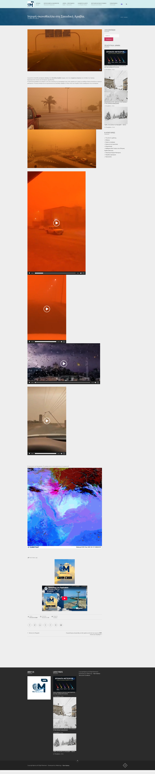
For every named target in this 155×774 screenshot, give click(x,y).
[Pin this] (56, 625)
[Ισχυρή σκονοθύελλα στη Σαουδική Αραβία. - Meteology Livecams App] (30, 4)
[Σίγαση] (81, 273)
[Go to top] (77, 760)
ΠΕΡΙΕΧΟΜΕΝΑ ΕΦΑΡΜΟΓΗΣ (51, 3)
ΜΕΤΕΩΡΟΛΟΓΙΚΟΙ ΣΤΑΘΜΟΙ (98, 3)
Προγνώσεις (109, 156)
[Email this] (61, 625)
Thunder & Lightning (111, 138)
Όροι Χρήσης (96, 673)
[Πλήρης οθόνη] (83, 273)
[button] (56, 223)
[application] (56, 223)
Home (121, 17)
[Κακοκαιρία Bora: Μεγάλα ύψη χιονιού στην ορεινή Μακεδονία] (116, 85)
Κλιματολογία (109, 146)
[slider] (55, 273)
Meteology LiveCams (33, 617)
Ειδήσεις (126, 17)
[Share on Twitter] (35, 625)
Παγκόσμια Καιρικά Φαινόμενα (113, 152)
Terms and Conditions (84, 675)
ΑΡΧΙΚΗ (38, 3)
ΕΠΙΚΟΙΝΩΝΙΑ (113, 3)
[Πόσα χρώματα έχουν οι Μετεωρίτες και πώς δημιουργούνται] (116, 57)
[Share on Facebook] (29, 625)
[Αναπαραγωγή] (29, 273)
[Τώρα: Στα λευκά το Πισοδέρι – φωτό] (116, 115)
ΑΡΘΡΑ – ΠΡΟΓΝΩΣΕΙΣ (68, 3)
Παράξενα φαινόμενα (111, 154)
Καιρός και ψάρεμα (110, 142)
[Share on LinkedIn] (40, 625)
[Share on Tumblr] (45, 625)
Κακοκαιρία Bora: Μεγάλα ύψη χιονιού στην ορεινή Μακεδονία (115, 102)
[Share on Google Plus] (50, 625)
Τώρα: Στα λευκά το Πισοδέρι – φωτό (115, 124)
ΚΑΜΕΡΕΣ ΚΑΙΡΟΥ (83, 3)
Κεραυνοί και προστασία (112, 144)
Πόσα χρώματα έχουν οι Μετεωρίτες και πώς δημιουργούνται (115, 66)
